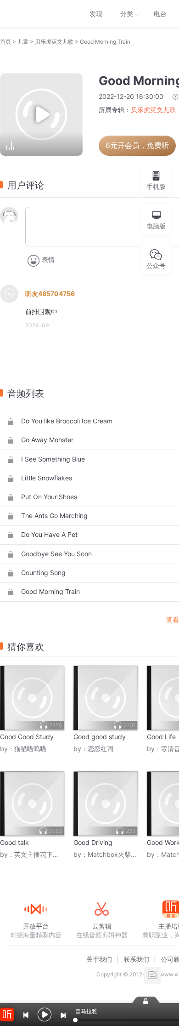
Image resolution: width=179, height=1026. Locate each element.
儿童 (22, 41)
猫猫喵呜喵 (30, 748)
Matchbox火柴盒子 (116, 854)
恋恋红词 (100, 748)
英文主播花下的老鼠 (43, 854)
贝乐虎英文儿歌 (54, 41)
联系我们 (136, 959)
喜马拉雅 (35, 14)
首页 (5, 41)
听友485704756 (50, 293)
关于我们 (99, 959)
